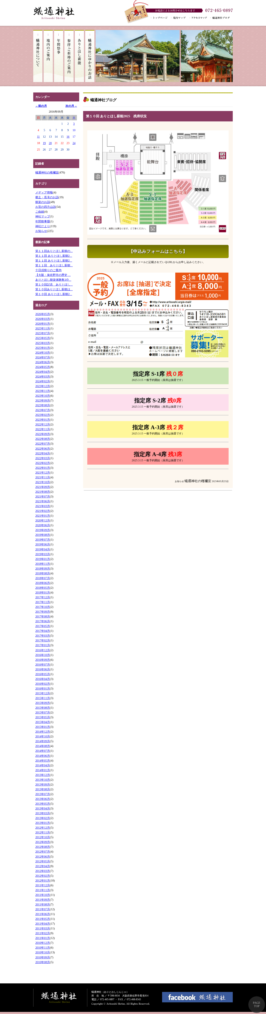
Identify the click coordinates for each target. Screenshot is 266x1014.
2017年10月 (42, 607)
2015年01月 (42, 726)
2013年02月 (42, 818)
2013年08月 (42, 789)
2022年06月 (42, 448)
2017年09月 (42, 611)
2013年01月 (42, 822)
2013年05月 (42, 803)
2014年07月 (42, 750)
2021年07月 (42, 496)
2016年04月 (42, 679)
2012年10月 (42, 837)
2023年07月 (42, 410)
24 (74, 143)
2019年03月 (42, 554)
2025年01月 (42, 347)
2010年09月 (42, 957)
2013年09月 (42, 784)
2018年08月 (42, 573)
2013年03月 (42, 813)
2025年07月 (42, 333)
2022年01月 (42, 467)
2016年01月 (42, 688)
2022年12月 (42, 424)
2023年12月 (42, 386)
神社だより (42, 226)
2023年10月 (42, 395)
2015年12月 (42, 693)
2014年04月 (42, 765)
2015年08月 (42, 707)
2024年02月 (42, 381)
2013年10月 (42, 779)
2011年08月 (42, 904)
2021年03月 (42, 506)
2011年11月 (42, 890)
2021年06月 (42, 501)
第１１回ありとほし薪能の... (54, 251)
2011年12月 (42, 885)
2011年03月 (42, 928)
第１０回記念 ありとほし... (54, 284)
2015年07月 (42, 712)
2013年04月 (42, 808)
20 (50, 143)
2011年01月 (42, 938)
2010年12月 (42, 942)
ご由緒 (39, 211)
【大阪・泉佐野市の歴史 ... (53, 275)
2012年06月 (42, 856)
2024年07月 (42, 357)
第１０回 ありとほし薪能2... (53, 294)
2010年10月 (42, 952)
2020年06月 (42, 525)
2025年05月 (42, 338)
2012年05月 (42, 861)
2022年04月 (42, 453)
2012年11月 (42, 832)
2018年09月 (42, 568)
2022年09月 (42, 434)
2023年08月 (42, 405)
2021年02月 (42, 511)
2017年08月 (42, 616)
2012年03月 (42, 871)
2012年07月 (42, 851)
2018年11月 (42, 563)
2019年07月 (42, 539)
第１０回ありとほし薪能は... (54, 289)
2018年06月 (42, 583)
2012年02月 (42, 875)
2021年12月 (42, 472)
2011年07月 (42, 909)
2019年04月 (42, 549)
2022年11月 (42, 429)
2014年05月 (42, 760)
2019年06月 (42, 544)
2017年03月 (42, 635)
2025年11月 (42, 328)
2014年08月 (42, 746)
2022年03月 (42, 458)
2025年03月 (42, 343)
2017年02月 (42, 640)
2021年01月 (42, 515)
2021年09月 (42, 487)
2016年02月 (42, 683)
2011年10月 (42, 895)
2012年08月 (42, 846)
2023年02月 (42, 415)
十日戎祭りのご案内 (48, 270)
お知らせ (41, 231)
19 (44, 143)
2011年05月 (42, 918)
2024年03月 (42, 376)
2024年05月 (42, 367)
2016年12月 (42, 650)
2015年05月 (42, 717)
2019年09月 (42, 530)
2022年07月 (42, 443)
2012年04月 (42, 866)
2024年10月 (42, 352)
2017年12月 (42, 597)
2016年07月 (42, 664)
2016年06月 (42, 669)
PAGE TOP (256, 1004)
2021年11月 (42, 477)
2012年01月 (42, 880)
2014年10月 (42, 736)
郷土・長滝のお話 (47, 197)
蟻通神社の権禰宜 (47, 172)
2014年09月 (42, 741)
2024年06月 (42, 362)
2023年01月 (42, 419)
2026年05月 (42, 314)
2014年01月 (42, 770)
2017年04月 (42, 630)
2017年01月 (42, 645)
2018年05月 (42, 587)
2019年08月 (42, 534)
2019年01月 (42, 559)
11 (38, 136)
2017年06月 (42, 621)
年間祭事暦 (42, 221)
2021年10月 (42, 482)
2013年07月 (42, 794)
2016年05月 (42, 674)
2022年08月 (42, 438)
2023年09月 (42, 400)
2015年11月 (42, 698)
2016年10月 (42, 655)
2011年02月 (42, 933)
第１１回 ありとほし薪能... (54, 265)
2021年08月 (42, 491)
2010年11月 (42, 947)
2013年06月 (42, 799)
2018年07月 (42, 578)
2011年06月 (42, 914)
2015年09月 (42, 703)
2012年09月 (42, 842)
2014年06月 (42, 755)
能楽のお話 (42, 202)
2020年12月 (42, 520)
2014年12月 (42, 731)
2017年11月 (42, 602)
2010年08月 (42, 962)
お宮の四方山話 (45, 206)
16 (67, 136)
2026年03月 (42, 319)
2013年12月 (42, 775)
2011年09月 (42, 899)
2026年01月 (42, 323)
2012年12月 (42, 827)
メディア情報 (44, 192)
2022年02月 (42, 463)
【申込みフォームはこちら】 (158, 251)
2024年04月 (42, 371)
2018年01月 (42, 592)
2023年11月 (42, 391)
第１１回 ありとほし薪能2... (53, 255)
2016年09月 (42, 659)
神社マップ (42, 216)
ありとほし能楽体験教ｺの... (53, 279)
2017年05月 (42, 626)
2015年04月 (42, 722)
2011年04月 (42, 923)
